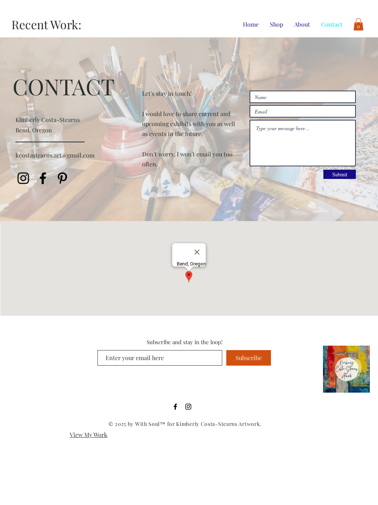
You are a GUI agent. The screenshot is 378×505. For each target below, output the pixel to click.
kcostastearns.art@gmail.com (55, 155)
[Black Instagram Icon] (23, 178)
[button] (358, 24)
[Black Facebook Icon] (175, 407)
